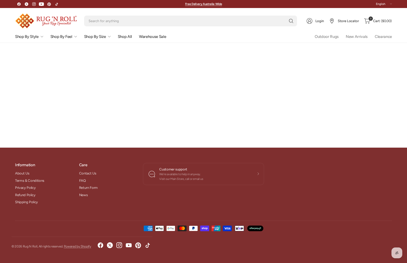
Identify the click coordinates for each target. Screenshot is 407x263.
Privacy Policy (25, 188)
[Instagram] (34, 4)
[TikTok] (56, 4)
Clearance (383, 36)
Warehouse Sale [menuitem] (152, 36)
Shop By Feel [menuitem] (61, 36)
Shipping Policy (26, 202)
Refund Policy (25, 195)
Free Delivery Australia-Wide (203, 4)
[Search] (291, 21)
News (83, 195)
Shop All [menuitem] (125, 36)
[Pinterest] (49, 4)
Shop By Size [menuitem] (95, 36)
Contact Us (87, 173)
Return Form (88, 188)
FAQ (82, 180)
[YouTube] (41, 4)
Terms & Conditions (29, 180)
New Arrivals (357, 36)
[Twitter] (26, 4)
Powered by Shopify (77, 246)
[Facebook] (19, 4)
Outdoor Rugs (327, 36)
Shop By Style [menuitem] (27, 36)
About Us (22, 173)
